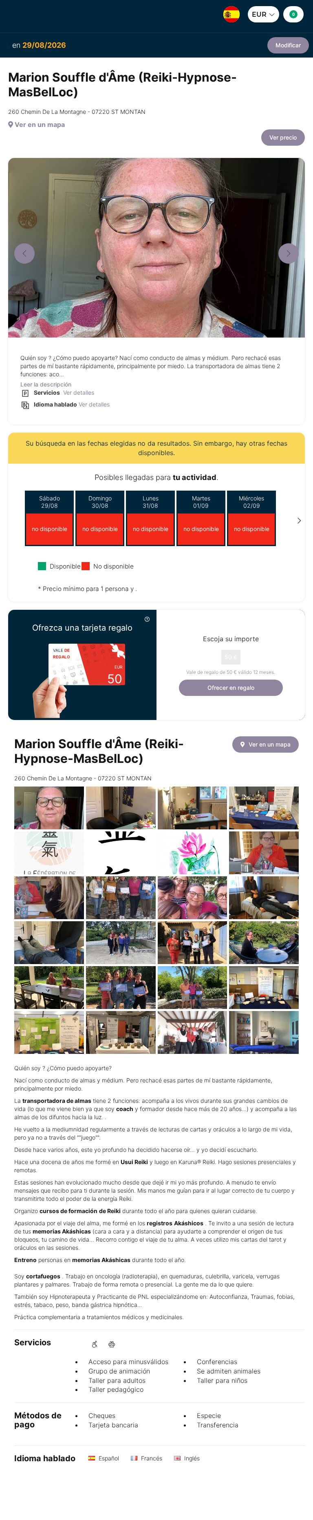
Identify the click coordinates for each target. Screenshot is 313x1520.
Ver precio (283, 137)
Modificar (288, 45)
